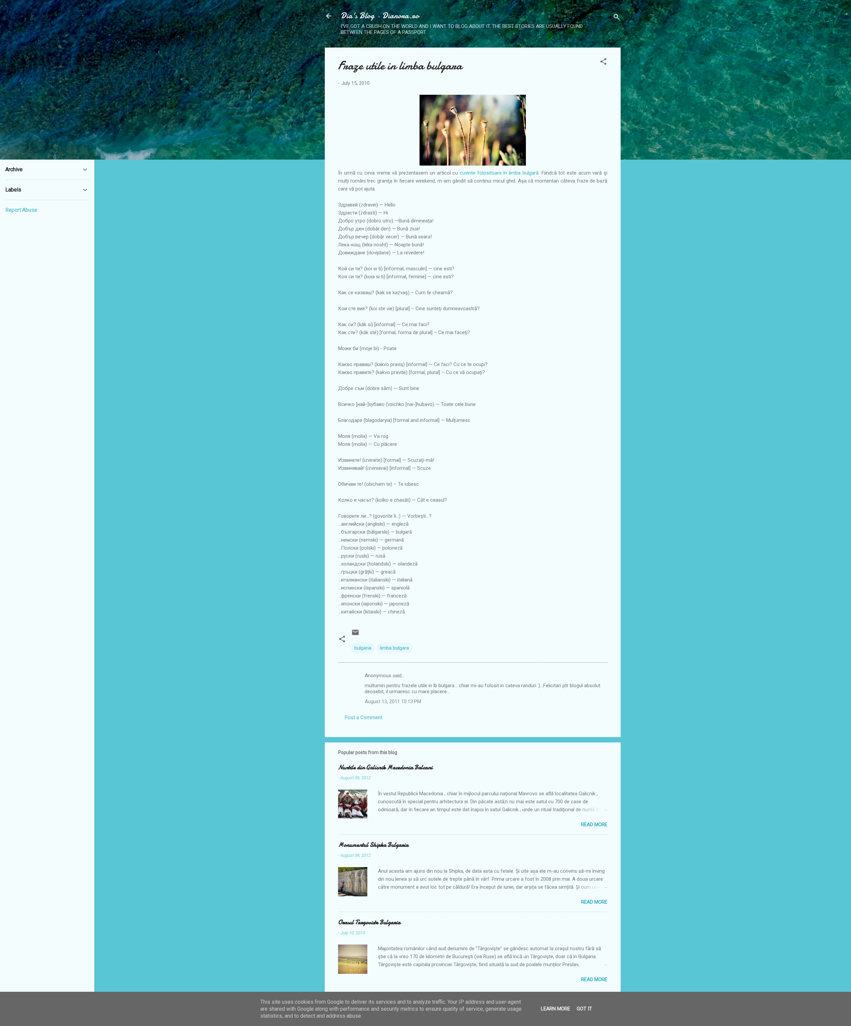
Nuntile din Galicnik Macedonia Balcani (385, 767)
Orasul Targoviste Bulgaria (369, 922)
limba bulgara (394, 648)
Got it (584, 1009)
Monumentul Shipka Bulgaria (373, 845)
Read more (594, 825)
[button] (603, 63)
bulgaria (362, 648)
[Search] (617, 18)
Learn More (555, 1009)
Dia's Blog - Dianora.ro (380, 15)
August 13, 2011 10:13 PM (393, 702)
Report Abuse (21, 210)
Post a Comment (363, 717)
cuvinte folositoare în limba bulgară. (500, 173)
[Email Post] (355, 635)
